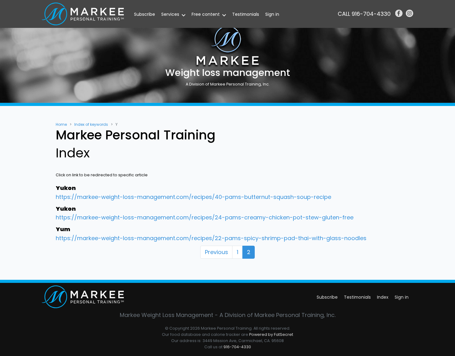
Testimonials (245, 14)
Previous (216, 252)
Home (61, 124)
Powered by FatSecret (271, 334)
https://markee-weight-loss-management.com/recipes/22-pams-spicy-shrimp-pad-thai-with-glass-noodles (211, 238)
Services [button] (170, 14)
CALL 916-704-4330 (364, 14)
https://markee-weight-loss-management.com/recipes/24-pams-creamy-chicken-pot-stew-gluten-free (204, 217)
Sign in (272, 14)
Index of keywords (91, 124)
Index (382, 297)
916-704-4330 (237, 346)
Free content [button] (206, 14)
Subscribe (144, 14)
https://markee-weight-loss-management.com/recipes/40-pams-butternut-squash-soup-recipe (193, 197)
